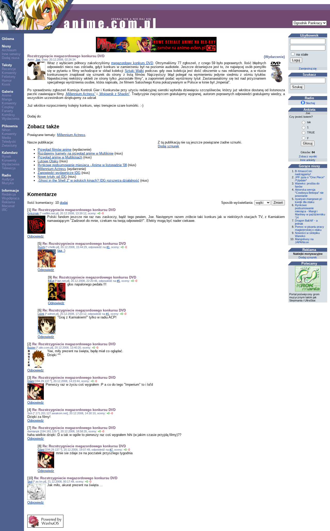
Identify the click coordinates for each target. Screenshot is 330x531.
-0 (102, 213)
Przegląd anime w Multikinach (60, 157)
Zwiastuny (9, 145)
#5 (118, 280)
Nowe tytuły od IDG (52, 177)
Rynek (6, 156)
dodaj (64, 203)
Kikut (51, 280)
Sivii (29, 481)
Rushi (41, 247)
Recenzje (9, 69)
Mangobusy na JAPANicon (304, 241)
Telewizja (8, 168)
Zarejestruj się (308, 68)
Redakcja (9, 194)
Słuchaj (310, 103)
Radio (6, 175)
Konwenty (9, 73)
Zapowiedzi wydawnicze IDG (59, 173)
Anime (6, 95)
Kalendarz (10, 153)
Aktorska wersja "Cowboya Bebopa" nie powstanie (309, 192)
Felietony (8, 77)
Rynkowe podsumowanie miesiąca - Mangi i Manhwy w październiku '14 (310, 211)
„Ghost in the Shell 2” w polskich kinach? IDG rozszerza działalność (88, 180)
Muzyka (8, 183)
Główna (8, 39)
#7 (111, 449)
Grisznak (33, 213)
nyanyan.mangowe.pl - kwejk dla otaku (309, 200)
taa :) (61, 250)
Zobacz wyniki (308, 156)
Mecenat (8, 206)
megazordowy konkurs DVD (132, 63)
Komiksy (8, 115)
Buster (31, 347)
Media (6, 138)
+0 (98, 213)
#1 (108, 247)
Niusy (6, 46)
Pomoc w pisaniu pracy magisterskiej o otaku (309, 228)
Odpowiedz (35, 236)
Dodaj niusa (10, 58)
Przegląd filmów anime (54, 149)
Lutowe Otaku (48, 161)
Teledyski (9, 142)
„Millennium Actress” (80, 94)
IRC (4, 210)
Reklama (8, 202)
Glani (30, 381)
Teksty (7, 65)
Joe (38, 59)
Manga (7, 99)
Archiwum (9, 50)
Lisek (41, 313)
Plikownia (10, 126)
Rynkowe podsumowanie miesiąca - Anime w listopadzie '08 (82, 165)
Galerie (7, 92)
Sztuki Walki (134, 71)
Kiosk (6, 84)
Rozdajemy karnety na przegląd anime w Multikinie (75, 153)
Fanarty (7, 111)
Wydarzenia (10, 119)
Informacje (10, 190)
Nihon (6, 130)
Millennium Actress (71, 135)
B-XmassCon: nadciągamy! (303, 173)
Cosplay (8, 107)
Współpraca (10, 198)
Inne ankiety (307, 160)
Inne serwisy (11, 54)
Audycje (8, 179)
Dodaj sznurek (168, 146)
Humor (7, 80)
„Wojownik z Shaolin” (114, 94)
